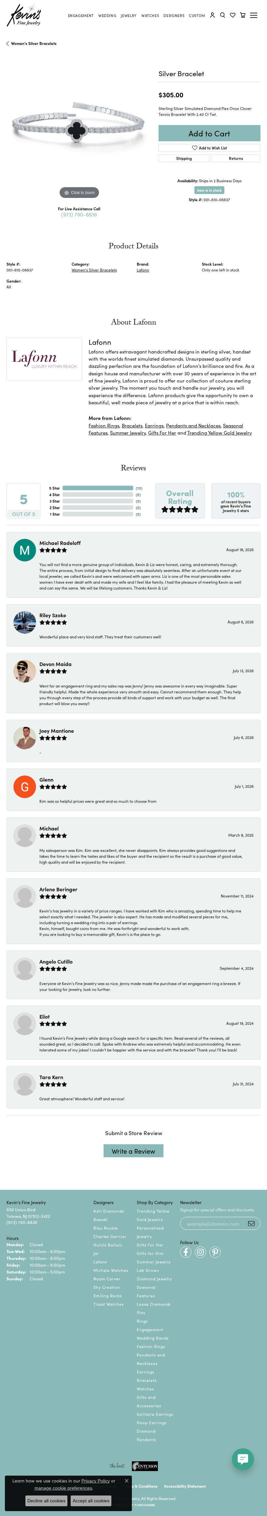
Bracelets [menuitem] (147, 1380)
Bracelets (132, 425)
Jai (96, 1253)
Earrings (154, 425)
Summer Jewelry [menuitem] (154, 1261)
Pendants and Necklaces (193, 425)
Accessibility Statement (185, 1486)
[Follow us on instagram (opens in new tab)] (200, 1252)
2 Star (54, 507)
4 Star (54, 494)
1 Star (55, 514)
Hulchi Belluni (107, 1244)
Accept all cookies (91, 1500)
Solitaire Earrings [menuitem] (155, 1414)
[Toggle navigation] (255, 15)
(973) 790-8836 (79, 214)
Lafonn (143, 269)
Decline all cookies (46, 1500)
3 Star (54, 501)
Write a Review (133, 1150)
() (139, 488)
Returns (236, 158)
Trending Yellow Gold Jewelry (219, 432)
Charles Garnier (110, 1236)
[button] (212, 15)
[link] (81, 15)
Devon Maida (55, 663)
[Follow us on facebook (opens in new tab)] (185, 1252)
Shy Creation (106, 1287)
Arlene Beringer (58, 889)
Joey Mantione (56, 730)
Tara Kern (51, 1076)
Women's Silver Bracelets (34, 43)
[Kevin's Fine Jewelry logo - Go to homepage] (24, 15)
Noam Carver (107, 1278)
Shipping (184, 158)
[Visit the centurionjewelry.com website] (145, 1466)
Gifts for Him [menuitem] (150, 1253)
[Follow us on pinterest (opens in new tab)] (215, 1252)
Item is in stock (209, 190)
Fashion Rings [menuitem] (151, 1346)
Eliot (44, 1016)
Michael (49, 828)
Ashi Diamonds (108, 1211)
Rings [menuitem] (142, 1321)
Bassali (100, 1219)
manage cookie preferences (63, 1488)
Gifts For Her (162, 432)
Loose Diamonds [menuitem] (154, 1304)
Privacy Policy (95, 1480)
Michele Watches (110, 1270)
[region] (79, 128)
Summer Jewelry (128, 432)
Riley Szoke (52, 615)
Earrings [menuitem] (145, 1371)
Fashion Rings (104, 425)
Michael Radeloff (60, 542)
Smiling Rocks (107, 1295)
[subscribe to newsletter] (251, 1223)
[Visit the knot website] (117, 1466)
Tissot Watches (108, 1304)
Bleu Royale (105, 1228)
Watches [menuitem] (145, 1388)
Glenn (46, 779)
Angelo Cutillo (56, 961)
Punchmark (144, 1505)
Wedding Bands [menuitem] (152, 1338)
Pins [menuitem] (141, 1312)
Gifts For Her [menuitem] (150, 1244)
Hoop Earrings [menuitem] (151, 1422)
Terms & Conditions (140, 1486)
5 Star (54, 488)
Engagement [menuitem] (150, 1329)
